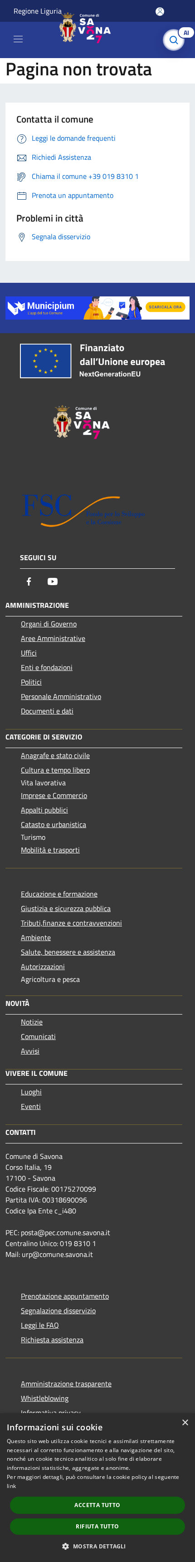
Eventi (31, 1106)
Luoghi (31, 1091)
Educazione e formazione (59, 893)
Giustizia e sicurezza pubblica (66, 908)
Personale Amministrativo (61, 696)
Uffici (29, 652)
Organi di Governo (49, 623)
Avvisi (30, 1050)
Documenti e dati (47, 710)
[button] (97, 1546)
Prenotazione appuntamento (65, 1296)
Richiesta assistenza (52, 1339)
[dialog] (97, 1487)
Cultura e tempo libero (55, 769)
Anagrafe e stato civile (55, 755)
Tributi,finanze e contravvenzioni (71, 922)
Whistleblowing (44, 1398)
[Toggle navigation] (18, 39)
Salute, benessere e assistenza (68, 951)
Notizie (32, 1021)
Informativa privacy (51, 1412)
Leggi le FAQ (40, 1325)
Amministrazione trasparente (66, 1383)
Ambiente (36, 937)
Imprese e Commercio (54, 795)
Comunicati (38, 1036)
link (11, 1486)
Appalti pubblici (44, 809)
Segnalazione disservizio (58, 1310)
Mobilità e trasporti (50, 849)
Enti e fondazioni (47, 667)
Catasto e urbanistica (53, 824)
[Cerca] (176, 39)
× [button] (184, 1422)
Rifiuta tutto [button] (97, 1526)
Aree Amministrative (53, 638)
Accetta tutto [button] (97, 1505)
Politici (31, 681)
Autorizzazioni (43, 966)
